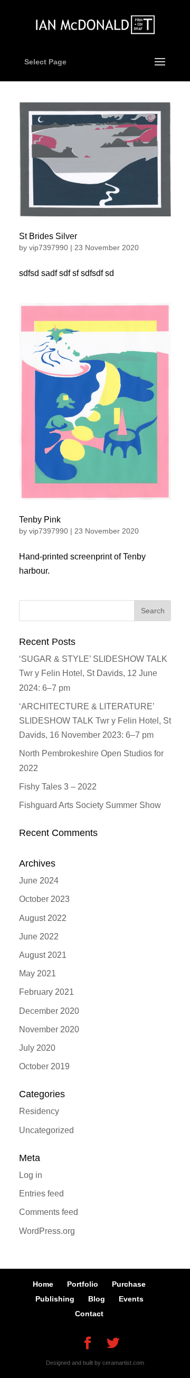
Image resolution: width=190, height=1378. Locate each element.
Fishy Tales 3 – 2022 (58, 786)
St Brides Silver (48, 236)
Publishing (54, 1299)
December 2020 (49, 1010)
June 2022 (39, 936)
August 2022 (42, 918)
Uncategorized (46, 1130)
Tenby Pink (40, 519)
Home (43, 1284)
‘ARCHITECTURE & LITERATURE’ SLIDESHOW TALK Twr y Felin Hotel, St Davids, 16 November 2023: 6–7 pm (95, 720)
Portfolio (82, 1284)
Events (131, 1299)
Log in (30, 1175)
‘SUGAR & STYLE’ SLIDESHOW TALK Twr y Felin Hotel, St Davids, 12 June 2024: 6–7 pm (93, 673)
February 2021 (46, 991)
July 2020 (37, 1047)
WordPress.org (47, 1231)
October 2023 (44, 899)
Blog (96, 1299)
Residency (39, 1111)
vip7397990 (48, 247)
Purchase (129, 1284)
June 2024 (39, 880)
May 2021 (37, 973)
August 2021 (42, 955)
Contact (89, 1313)
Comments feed (48, 1212)
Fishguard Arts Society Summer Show (90, 805)
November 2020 (49, 1029)
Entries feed (41, 1193)
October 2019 (44, 1066)
